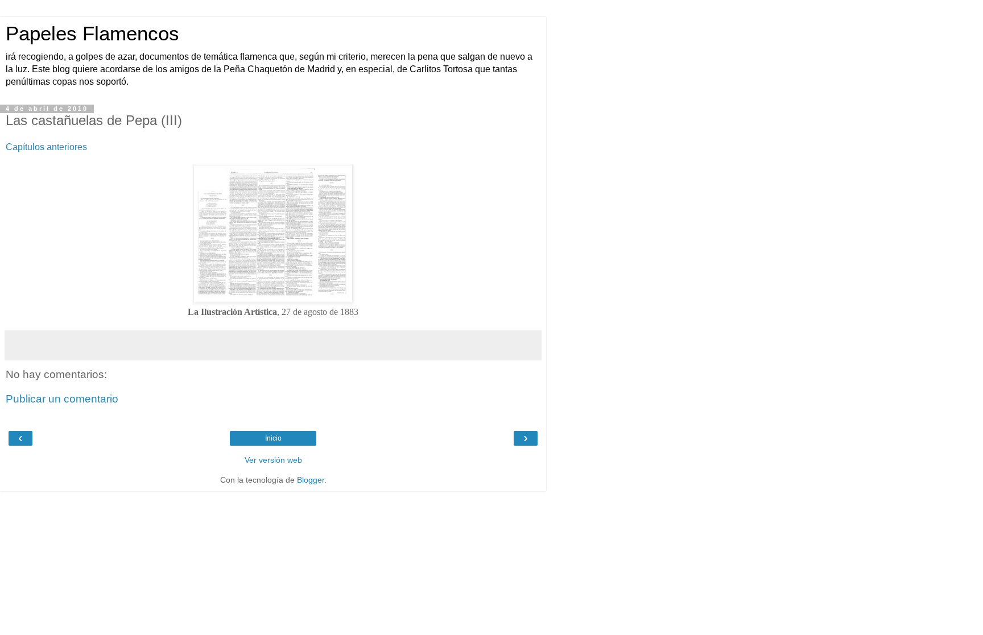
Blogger (310, 479)
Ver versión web (273, 459)
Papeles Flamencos (92, 33)
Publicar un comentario (62, 399)
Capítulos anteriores (46, 147)
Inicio (273, 438)
